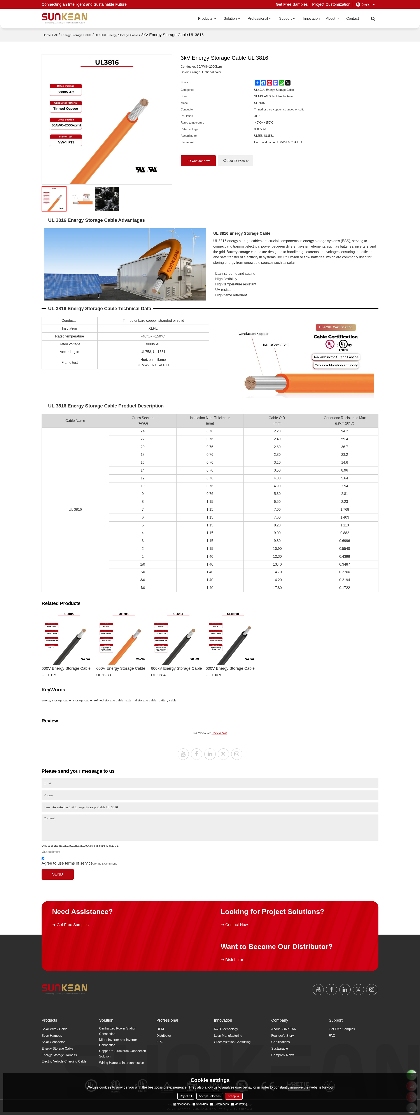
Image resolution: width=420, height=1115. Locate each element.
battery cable (168, 700)
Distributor (234, 960)
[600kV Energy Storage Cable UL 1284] (178, 638)
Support (285, 18)
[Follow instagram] (236, 754)
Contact (352, 18)
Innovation (311, 18)
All (56, 35)
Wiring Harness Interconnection (121, 1062)
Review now (219, 733)
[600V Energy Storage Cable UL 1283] (123, 638)
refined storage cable (108, 700)
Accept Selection (209, 1096)
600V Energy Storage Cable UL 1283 (120, 671)
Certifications (280, 1042)
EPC (159, 1042)
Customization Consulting (232, 1042)
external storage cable (141, 700)
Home (47, 35)
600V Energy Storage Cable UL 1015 (66, 671)
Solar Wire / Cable (54, 1029)
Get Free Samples (292, 4)
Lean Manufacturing (228, 1035)
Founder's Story (282, 1035)
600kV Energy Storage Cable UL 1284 (176, 671)
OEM (160, 1029)
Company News (282, 1055)
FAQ (332, 1035)
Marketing (240, 1104)
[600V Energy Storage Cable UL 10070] (233, 638)
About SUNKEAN (283, 1029)
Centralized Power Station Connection (117, 1031)
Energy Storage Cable (76, 35)
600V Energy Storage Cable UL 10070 (230, 671)
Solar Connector (53, 1042)
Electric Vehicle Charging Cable (64, 1061)
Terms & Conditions (105, 863)
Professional (258, 18)
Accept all (234, 1096)
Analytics (202, 1104)
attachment (53, 851)
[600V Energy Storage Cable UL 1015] (69, 638)
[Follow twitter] (223, 754)
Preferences (221, 1104)
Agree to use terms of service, (79, 863)
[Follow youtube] (183, 754)
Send (57, 874)
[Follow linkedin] (209, 754)
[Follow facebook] (196, 754)
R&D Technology (226, 1029)
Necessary (183, 1104)
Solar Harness (52, 1035)
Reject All (186, 1096)
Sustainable (279, 1048)
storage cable (82, 700)
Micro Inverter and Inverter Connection (118, 1042)
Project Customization (331, 4)
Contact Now (201, 161)
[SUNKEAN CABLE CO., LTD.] (65, 18)
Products (205, 18)
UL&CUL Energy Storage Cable (116, 35)
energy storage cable (56, 700)
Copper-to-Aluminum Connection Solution (122, 1053)
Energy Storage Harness (59, 1055)
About (330, 18)
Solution (230, 18)
